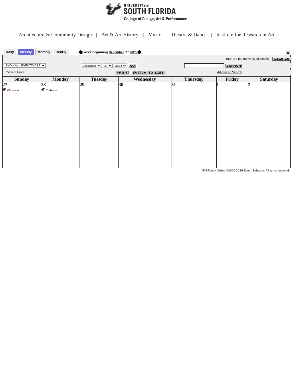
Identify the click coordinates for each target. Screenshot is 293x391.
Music (154, 34)
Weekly (26, 52)
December (116, 52)
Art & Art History (119, 34)
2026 (133, 52)
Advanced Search (229, 72)
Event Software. (254, 170)
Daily (10, 52)
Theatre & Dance (189, 34)
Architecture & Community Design (55, 34)
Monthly (43, 52)
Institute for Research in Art (245, 34)
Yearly (61, 52)
